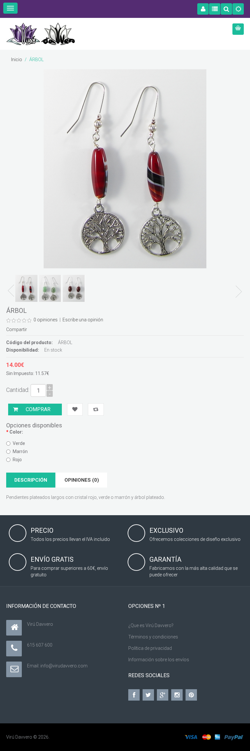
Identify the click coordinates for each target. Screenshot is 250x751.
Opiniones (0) (81, 480)
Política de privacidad (150, 648)
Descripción (30, 480)
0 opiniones (46, 319)
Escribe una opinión (82, 319)
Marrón (20, 451)
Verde (19, 443)
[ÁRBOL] (26, 288)
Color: (16, 432)
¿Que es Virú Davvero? (151, 625)
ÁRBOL (36, 59)
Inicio (16, 59)
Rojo (17, 459)
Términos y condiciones (153, 636)
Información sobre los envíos (158, 659)
